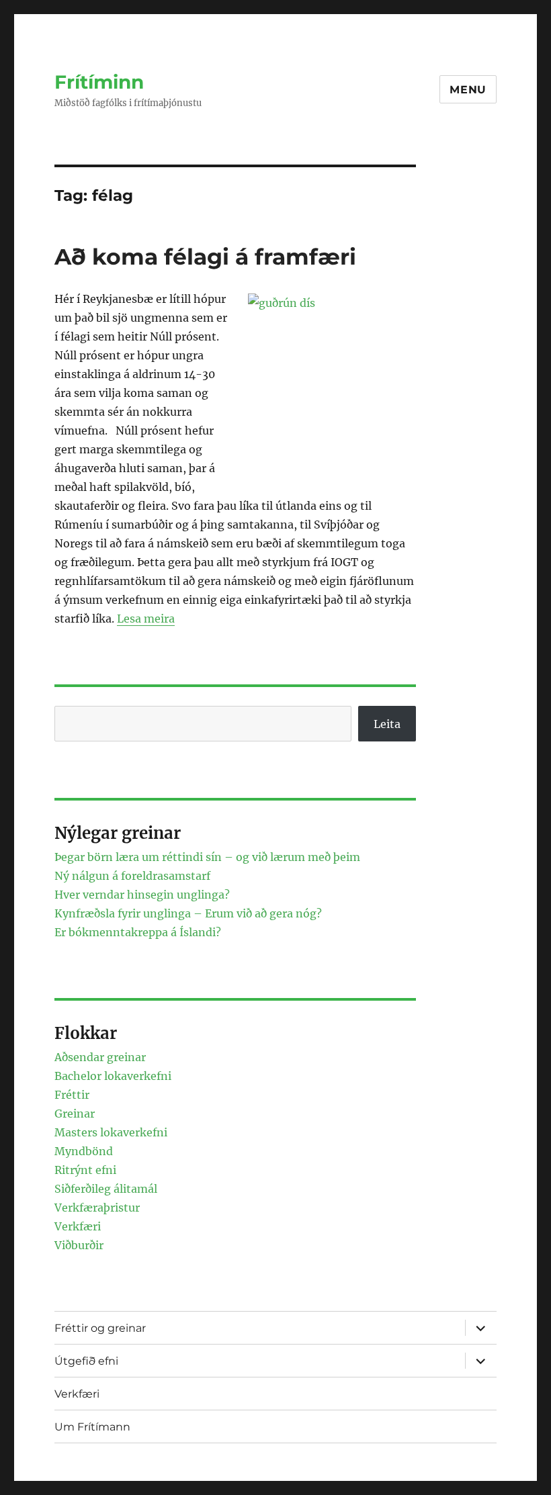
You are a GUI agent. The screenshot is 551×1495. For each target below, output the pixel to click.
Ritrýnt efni (85, 1170)
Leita (387, 724)
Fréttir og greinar (100, 1328)
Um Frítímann (92, 1426)
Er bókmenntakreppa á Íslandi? (137, 932)
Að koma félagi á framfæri (205, 256)
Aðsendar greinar (100, 1057)
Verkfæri (77, 1226)
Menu (468, 89)
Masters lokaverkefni (110, 1132)
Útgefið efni (86, 1361)
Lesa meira (146, 618)
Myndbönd (83, 1151)
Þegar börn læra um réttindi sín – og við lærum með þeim (207, 857)
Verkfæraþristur (97, 1207)
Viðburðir (78, 1245)
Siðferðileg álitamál (105, 1188)
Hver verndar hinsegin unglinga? (142, 894)
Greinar (74, 1113)
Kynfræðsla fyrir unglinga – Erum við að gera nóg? (188, 913)
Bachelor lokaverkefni (112, 1076)
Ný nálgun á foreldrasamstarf (132, 875)
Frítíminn (99, 82)
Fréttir (71, 1094)
